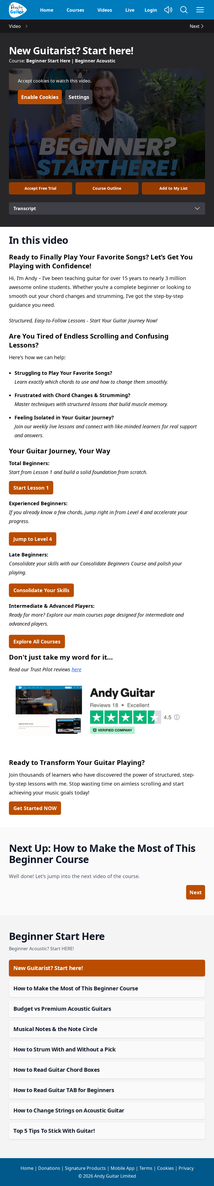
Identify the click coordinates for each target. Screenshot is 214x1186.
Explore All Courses (36, 641)
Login (151, 10)
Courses (75, 10)
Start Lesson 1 (31, 487)
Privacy (186, 1168)
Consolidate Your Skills (41, 590)
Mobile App (123, 1168)
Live (129, 10)
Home (46, 10)
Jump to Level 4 (32, 539)
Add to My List (173, 188)
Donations (49, 1168)
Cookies (165, 1168)
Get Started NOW (35, 808)
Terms (145, 1168)
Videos (105, 10)
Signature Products (85, 1168)
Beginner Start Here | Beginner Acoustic (70, 61)
